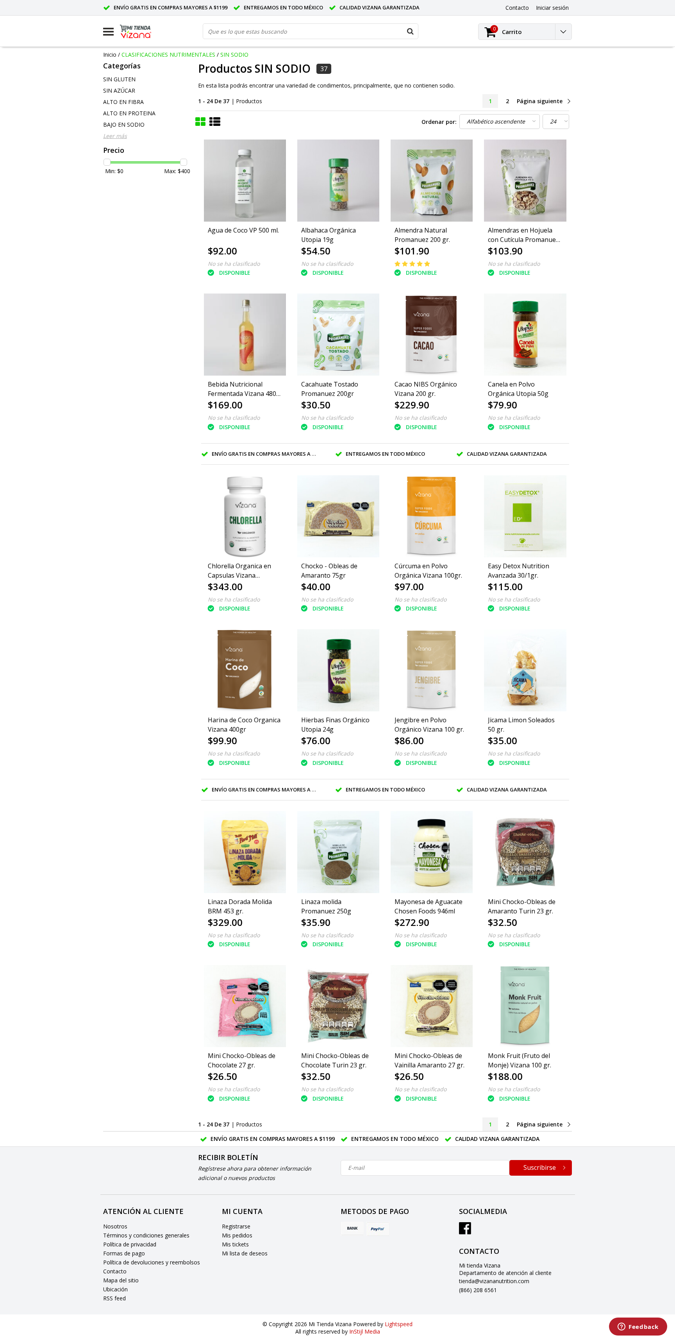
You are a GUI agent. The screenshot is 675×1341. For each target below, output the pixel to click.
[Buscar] (410, 31)
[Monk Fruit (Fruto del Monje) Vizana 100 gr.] (525, 1006)
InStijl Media (364, 1331)
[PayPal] (377, 1229)
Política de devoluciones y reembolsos (151, 1262)
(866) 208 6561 (478, 1290)
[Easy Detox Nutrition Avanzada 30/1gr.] (525, 516)
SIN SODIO (234, 54)
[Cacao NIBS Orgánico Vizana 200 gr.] (432, 335)
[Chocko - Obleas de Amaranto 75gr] (338, 516)
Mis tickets (235, 1244)
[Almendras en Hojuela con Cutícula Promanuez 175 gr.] (525, 181)
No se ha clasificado (234, 263)
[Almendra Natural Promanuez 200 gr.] (432, 181)
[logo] (141, 31)
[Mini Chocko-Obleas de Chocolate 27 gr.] (245, 1006)
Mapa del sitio (121, 1280)
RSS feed (114, 1298)
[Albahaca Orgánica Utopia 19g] (338, 181)
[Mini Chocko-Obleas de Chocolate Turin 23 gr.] (338, 1006)
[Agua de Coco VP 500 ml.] (245, 181)
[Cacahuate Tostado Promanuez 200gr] (338, 335)
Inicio (109, 54)
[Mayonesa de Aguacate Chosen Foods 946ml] (432, 852)
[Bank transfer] (352, 1229)
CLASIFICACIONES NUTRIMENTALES (168, 54)
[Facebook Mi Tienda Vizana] (465, 1231)
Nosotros (115, 1226)
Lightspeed (398, 1324)
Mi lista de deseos (245, 1253)
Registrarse (236, 1226)
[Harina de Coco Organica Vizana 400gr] (245, 670)
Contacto (115, 1271)
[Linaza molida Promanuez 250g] (338, 852)
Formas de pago (124, 1253)
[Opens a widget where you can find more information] (638, 1327)
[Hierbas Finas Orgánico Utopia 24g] (338, 670)
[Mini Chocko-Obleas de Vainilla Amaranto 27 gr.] (432, 1006)
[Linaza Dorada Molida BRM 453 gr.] (245, 852)
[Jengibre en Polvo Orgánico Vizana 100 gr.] (432, 670)
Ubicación (115, 1289)
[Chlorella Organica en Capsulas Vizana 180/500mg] (245, 516)
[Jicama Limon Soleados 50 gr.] (525, 670)
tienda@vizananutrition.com (494, 1281)
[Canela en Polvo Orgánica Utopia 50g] (525, 335)
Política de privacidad (129, 1244)
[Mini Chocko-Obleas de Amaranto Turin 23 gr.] (525, 852)
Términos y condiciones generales (146, 1235)
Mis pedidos (237, 1235)
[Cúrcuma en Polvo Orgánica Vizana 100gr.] (432, 516)
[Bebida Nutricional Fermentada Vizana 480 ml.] (245, 335)
